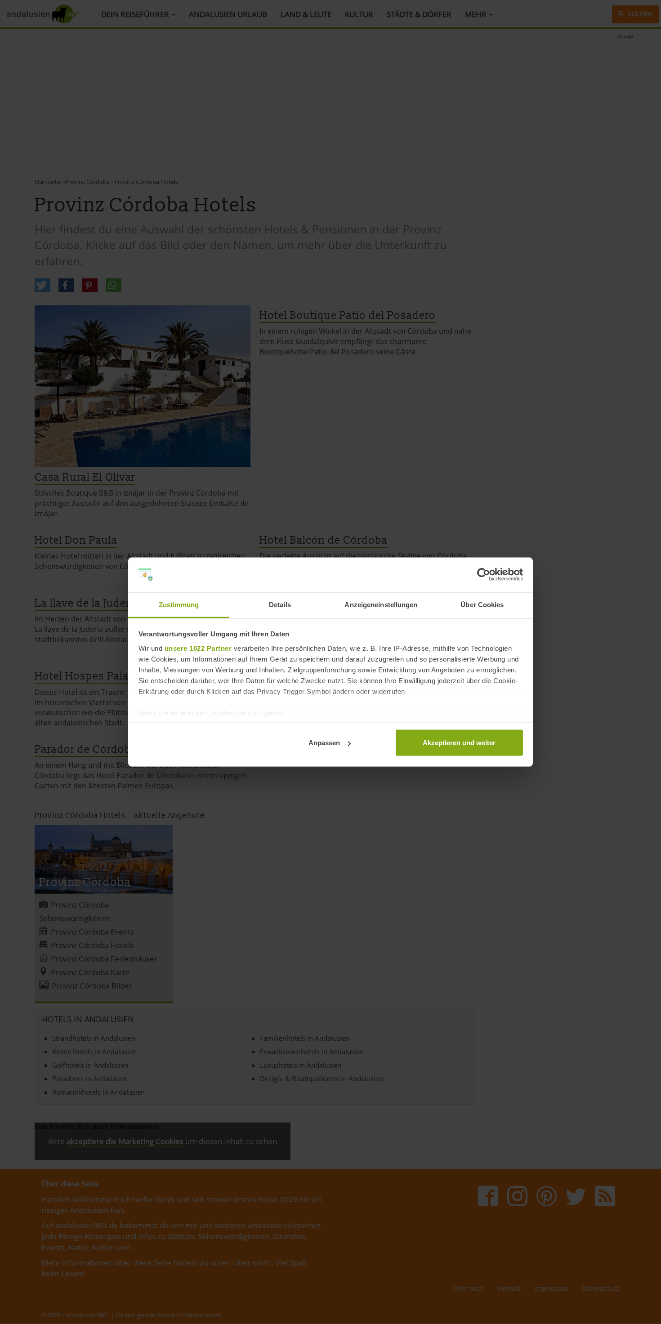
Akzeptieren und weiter (459, 743)
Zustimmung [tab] (179, 604)
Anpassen (324, 743)
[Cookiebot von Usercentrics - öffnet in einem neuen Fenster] (483, 574)
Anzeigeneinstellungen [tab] (380, 604)
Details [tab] (280, 604)
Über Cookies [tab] (482, 604)
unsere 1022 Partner (198, 648)
